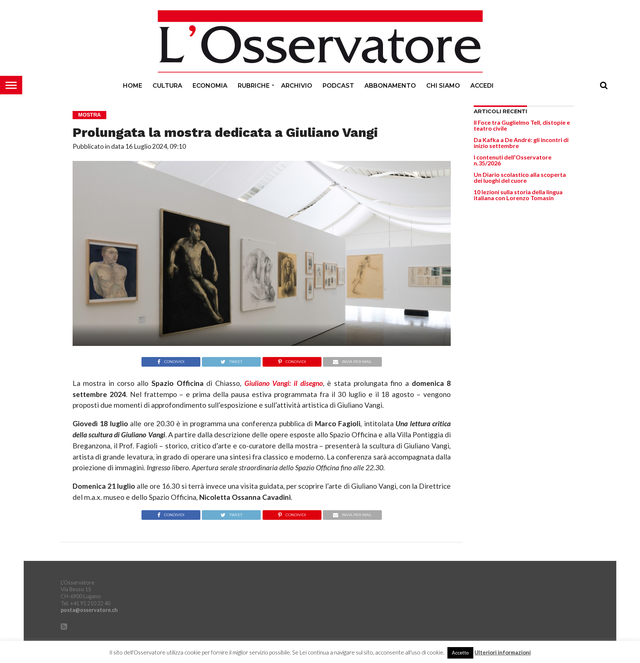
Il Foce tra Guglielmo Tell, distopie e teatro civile (522, 125)
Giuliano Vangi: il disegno (283, 383)
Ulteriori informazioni (502, 652)
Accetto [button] (460, 653)
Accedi (482, 85)
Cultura (167, 85)
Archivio (296, 85)
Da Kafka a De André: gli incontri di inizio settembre (521, 142)
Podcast (338, 85)
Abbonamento (390, 85)
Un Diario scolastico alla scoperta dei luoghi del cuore (520, 177)
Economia (210, 85)
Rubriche (254, 85)
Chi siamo (443, 85)
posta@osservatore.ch (89, 610)
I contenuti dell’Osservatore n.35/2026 (512, 160)
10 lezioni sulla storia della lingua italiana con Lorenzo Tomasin (518, 194)
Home (132, 85)
